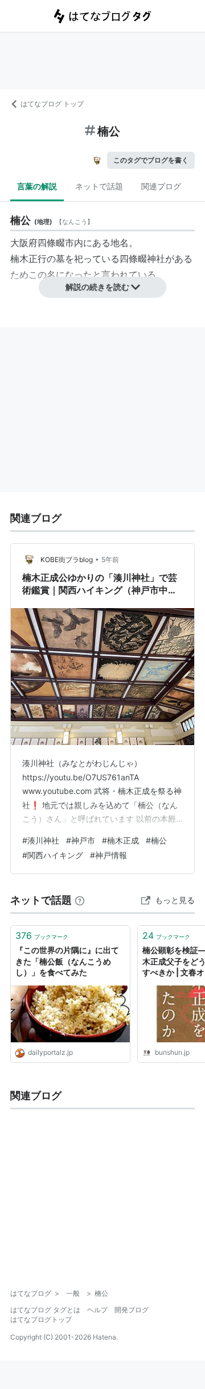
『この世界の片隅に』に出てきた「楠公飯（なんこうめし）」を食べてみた (67, 961)
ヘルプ (97, 1309)
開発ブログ (131, 1309)
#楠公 (156, 840)
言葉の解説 (37, 186)
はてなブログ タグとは (45, 1309)
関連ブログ (161, 186)
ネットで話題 (99, 186)
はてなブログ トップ (52, 103)
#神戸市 (80, 840)
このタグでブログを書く (150, 160)
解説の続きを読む (97, 287)
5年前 (110, 559)
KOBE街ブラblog (66, 559)
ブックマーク (41, 935)
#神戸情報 (108, 855)
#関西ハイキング (52, 855)
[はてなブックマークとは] (79, 900)
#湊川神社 (40, 840)
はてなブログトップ (41, 1319)
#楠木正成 (120, 840)
